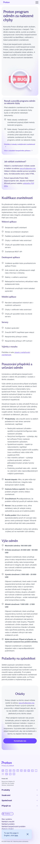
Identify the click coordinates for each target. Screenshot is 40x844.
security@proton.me (27, 168)
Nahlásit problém (8, 824)
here (16, 835)
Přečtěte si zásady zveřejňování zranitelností (19, 144)
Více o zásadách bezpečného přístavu (17, 151)
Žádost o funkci (8, 829)
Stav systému (7, 819)
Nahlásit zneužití (8, 822)
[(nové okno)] (3, 770)
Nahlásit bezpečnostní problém (13, 826)
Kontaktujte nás (20, 741)
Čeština (7, 814)
